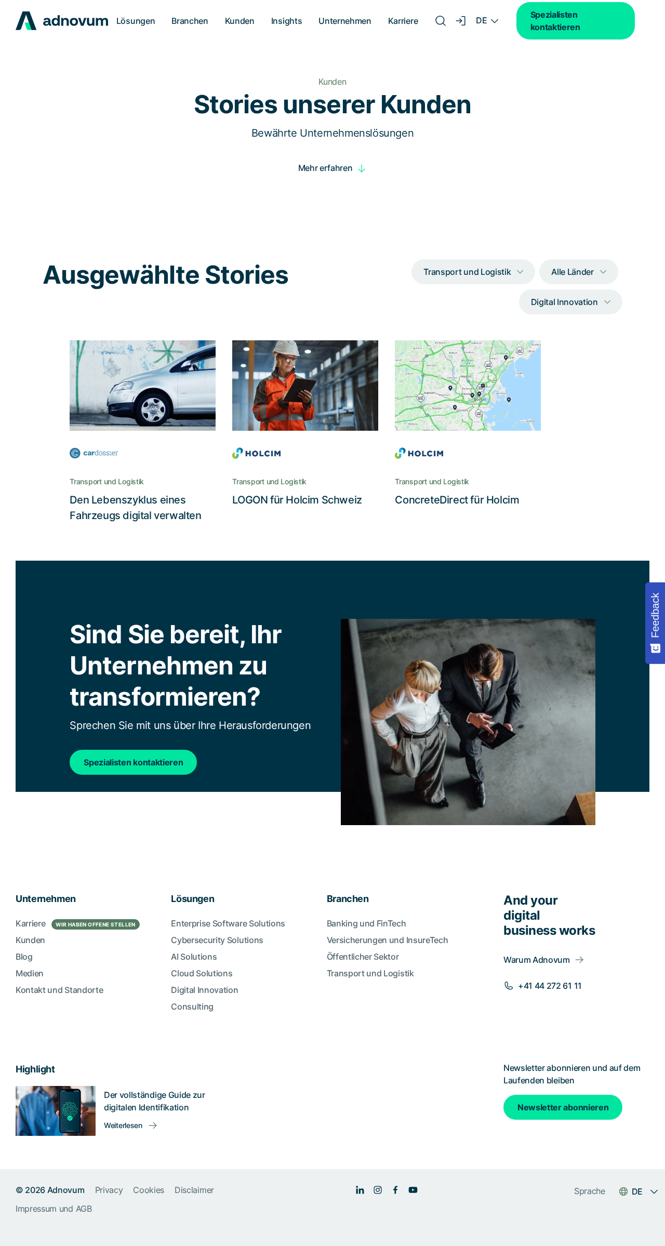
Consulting (192, 1006)
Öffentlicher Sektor (363, 956)
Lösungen (135, 21)
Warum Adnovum (536, 960)
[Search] (440, 21)
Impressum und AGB (54, 1208)
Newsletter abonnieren (562, 1107)
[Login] (461, 21)
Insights (286, 21)
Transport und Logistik (370, 973)
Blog (24, 956)
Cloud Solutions (201, 973)
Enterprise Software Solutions (228, 923)
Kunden (240, 21)
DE (481, 20)
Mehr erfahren (325, 168)
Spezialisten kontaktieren (555, 20)
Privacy (109, 1190)
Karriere (403, 21)
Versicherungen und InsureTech (387, 940)
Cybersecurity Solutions (217, 940)
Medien (30, 973)
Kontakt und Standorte (59, 990)
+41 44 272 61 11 (550, 985)
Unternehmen (344, 21)
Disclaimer (194, 1190)
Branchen (189, 21)
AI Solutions (194, 956)
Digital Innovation (204, 990)
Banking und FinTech (366, 923)
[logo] (62, 20)
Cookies (148, 1190)
